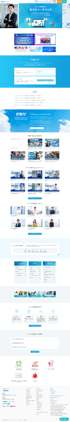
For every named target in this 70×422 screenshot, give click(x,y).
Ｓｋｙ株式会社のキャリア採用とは (30, 400)
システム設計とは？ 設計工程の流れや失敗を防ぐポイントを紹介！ (58, 407)
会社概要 (31, 267)
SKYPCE (37, 392)
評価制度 (45, 281)
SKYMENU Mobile (39, 405)
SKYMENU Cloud (40, 403)
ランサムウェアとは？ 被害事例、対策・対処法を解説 (56, 415)
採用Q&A (17, 271)
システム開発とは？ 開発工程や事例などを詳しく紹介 (56, 406)
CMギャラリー (32, 277)
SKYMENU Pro (39, 409)
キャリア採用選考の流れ (19, 269)
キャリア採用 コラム (52, 403)
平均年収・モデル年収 (47, 267)
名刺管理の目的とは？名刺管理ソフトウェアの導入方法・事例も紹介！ (58, 413)
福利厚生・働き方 (49, 2)
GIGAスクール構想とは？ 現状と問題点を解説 (55, 410)
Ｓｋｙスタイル (46, 269)
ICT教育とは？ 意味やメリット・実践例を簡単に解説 (56, 412)
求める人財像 (37, 2)
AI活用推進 (54, 2)
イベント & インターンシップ (53, 391)
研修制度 (45, 279)
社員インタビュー (28, 403)
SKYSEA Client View (39, 390)
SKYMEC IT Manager (40, 397)
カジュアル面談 (28, 391)
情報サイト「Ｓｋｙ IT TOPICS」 (54, 397)
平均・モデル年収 (43, 2)
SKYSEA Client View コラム (53, 400)
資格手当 (27, 399)
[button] (33, 29)
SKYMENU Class (39, 407)
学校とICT (37, 414)
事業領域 (31, 269)
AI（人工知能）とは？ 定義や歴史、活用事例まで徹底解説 (57, 409)
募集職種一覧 (17, 267)
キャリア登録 (45, 80)
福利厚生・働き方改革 (47, 277)
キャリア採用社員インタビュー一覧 (35, 233)
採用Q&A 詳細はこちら (35, 351)
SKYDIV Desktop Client (39, 395)
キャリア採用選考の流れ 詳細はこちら (35, 325)
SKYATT (38, 399)
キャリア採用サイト (28, 388)
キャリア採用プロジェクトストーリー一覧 (35, 198)
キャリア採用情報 (52, 393)
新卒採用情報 (52, 390)
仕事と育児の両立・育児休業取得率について (48, 275)
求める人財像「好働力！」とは (37, 128)
